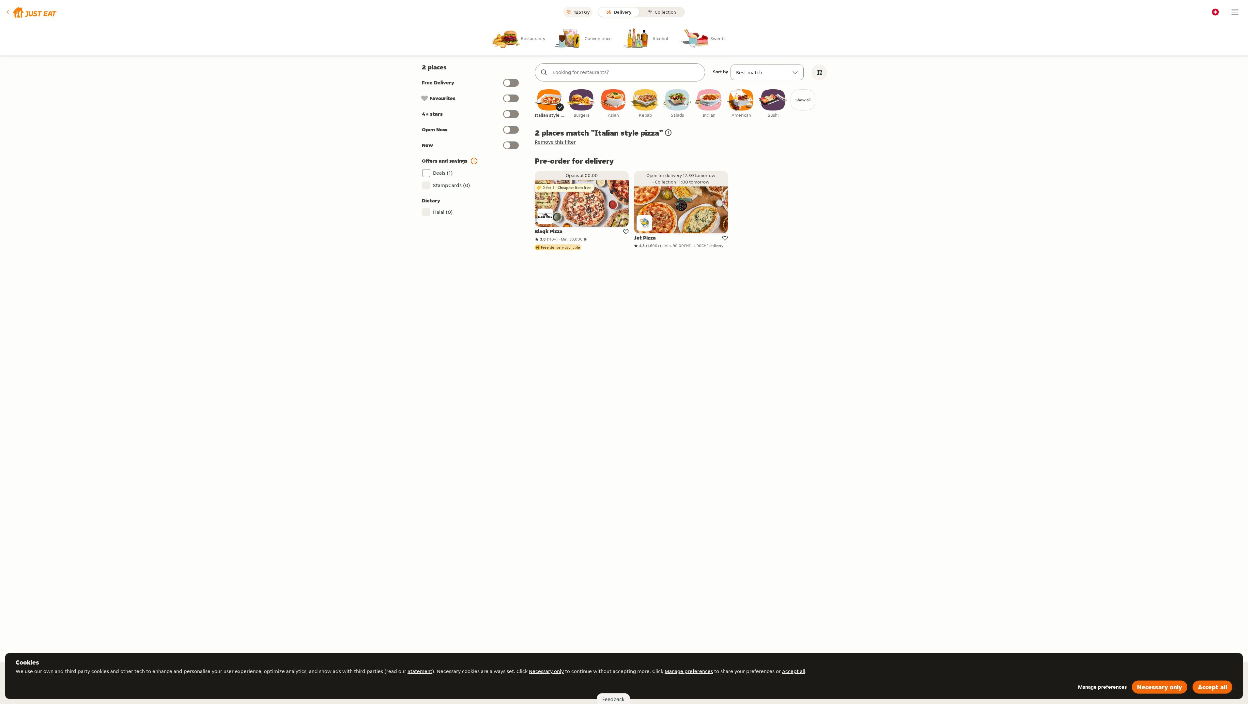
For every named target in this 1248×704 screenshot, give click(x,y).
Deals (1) (443, 172)
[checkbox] (549, 103)
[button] (30, 12)
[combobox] (626, 72)
